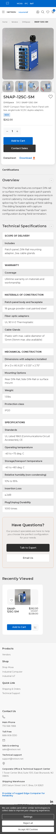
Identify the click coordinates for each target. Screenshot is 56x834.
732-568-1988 (9, 726)
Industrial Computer (12, 671)
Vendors (6, 654)
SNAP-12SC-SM (13, 610)
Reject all (28, 823)
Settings (28, 816)
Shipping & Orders (11, 689)
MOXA (20, 3)
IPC (26, 3)
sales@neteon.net (11, 749)
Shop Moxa (7, 667)
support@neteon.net (12, 758)
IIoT (32, 3)
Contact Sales (19, 148)
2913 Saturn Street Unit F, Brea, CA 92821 (23, 785)
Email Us (28, 558)
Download (26, 158)
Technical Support (11, 693)
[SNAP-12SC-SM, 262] (22, 597)
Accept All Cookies (28, 829)
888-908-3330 (9, 735)
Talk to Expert (28, 547)
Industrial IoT (8, 676)
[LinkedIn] (52, 801)
